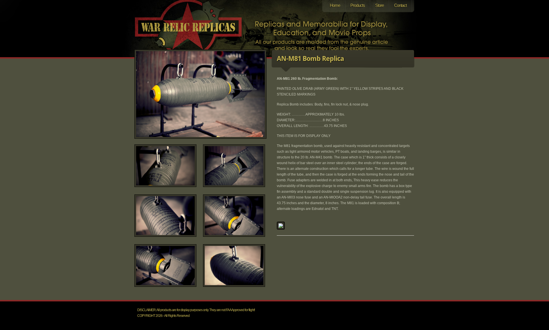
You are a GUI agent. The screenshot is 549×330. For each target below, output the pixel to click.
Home (335, 5)
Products (357, 5)
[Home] (192, 35)
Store (379, 5)
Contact (400, 5)
